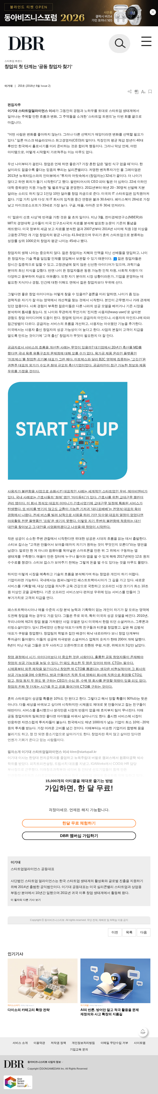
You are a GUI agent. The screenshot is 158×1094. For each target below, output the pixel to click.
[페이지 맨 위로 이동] (143, 1033)
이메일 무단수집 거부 (114, 1042)
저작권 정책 (58, 1042)
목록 (129, 932)
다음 (143, 932)
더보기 (129, 91)
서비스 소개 (20, 1042)
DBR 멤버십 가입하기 (79, 836)
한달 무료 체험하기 (79, 823)
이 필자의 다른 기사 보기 (26, 899)
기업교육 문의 (79, 1049)
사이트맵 (139, 1042)
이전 (115, 932)
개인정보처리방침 (83, 1042)
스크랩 (150, 91)
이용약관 (39, 1042)
